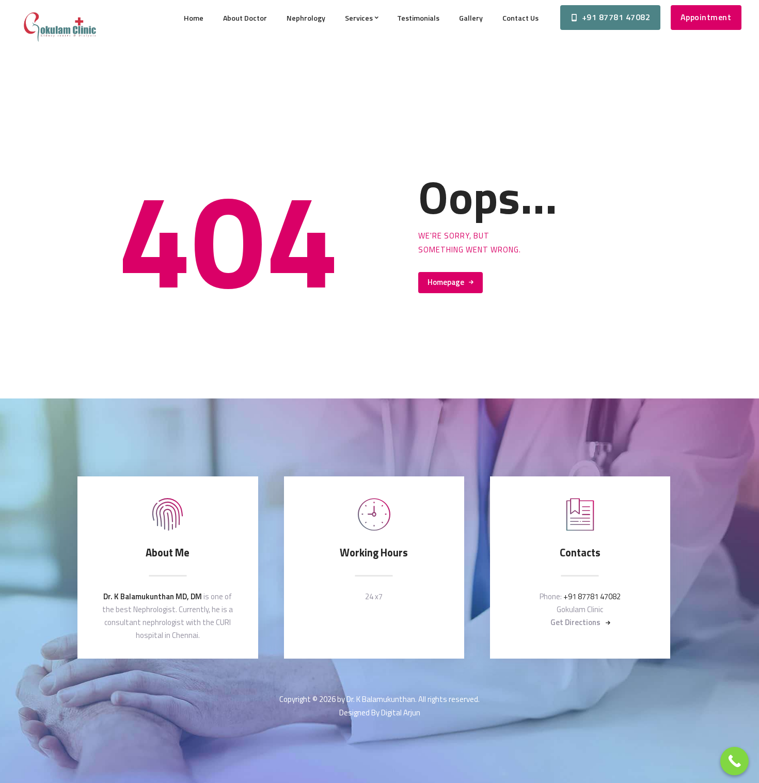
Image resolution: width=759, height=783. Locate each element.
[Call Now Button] (734, 761)
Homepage (446, 282)
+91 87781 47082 (592, 596)
